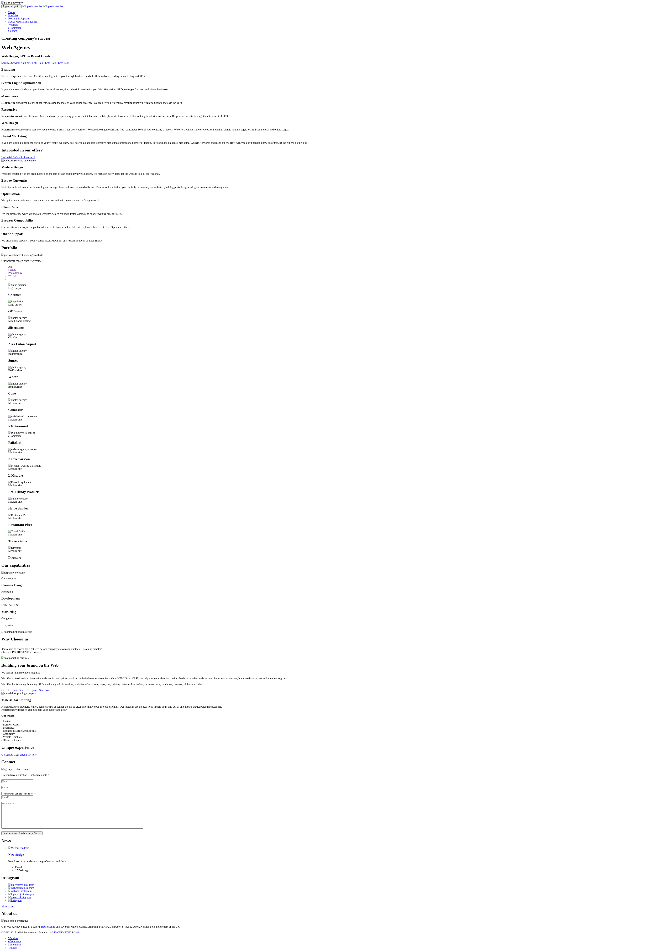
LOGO (12, 269)
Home (11, 12)
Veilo (77, 932)
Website (12, 276)
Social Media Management (22, 21)
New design (16, 854)
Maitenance (14, 944)
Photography (15, 272)
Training (12, 947)
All (10, 266)
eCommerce (14, 27)
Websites (13, 24)
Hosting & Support (18, 18)
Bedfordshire (48, 926)
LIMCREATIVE (61, 932)
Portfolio (13, 15)
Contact (12, 30)
